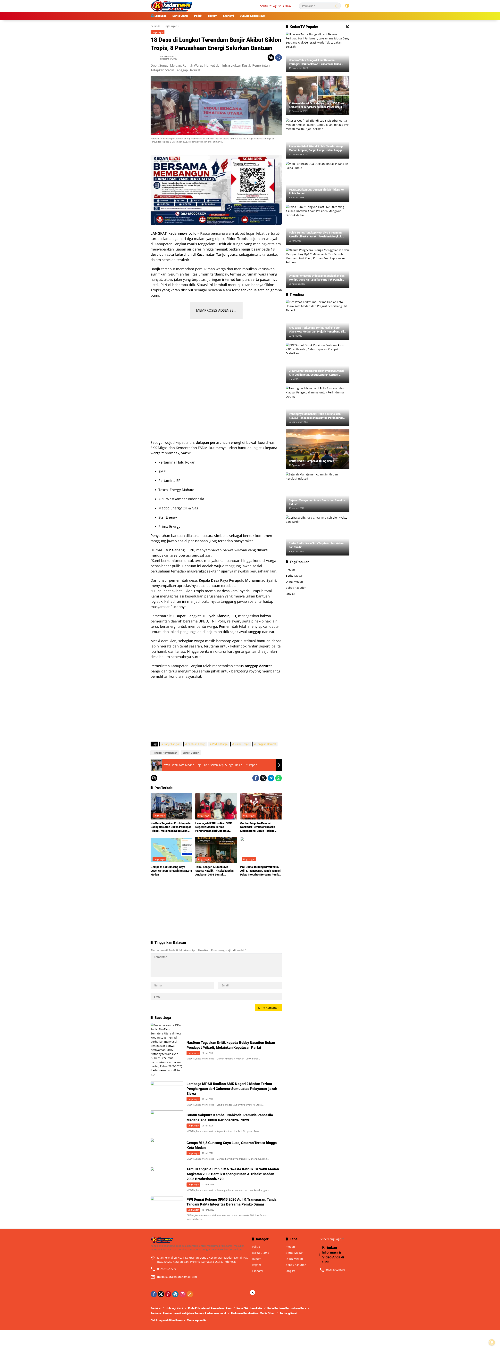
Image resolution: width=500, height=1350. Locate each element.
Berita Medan (295, 575)
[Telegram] (271, 778)
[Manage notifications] (492, 1342)
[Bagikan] (278, 57)
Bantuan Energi (196, 744)
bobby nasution (296, 587)
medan (290, 569)
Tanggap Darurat (266, 744)
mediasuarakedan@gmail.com (177, 1277)
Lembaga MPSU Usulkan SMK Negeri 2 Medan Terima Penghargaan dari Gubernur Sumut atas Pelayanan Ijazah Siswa (213, 827)
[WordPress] (175, 1294)
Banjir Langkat (172, 744)
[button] (337, 6)
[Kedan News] (172, 5)
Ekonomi (257, 1271)
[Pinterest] (168, 1294)
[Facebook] (255, 778)
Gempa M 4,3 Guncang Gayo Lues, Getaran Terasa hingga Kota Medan (171, 870)
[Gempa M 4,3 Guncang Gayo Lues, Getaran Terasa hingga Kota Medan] (171, 850)
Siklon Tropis (242, 744)
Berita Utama (260, 1253)
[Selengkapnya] (347, 26)
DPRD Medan (294, 581)
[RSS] (190, 1294)
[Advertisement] (216, 377)
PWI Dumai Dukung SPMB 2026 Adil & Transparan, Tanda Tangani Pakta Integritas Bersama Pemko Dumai (260, 871)
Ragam (256, 1265)
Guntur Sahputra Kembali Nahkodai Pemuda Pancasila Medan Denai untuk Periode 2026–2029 (257, 827)
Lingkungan (157, 32)
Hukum (256, 1259)
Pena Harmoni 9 (168, 56)
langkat (290, 594)
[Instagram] (182, 1294)
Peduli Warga (220, 744)
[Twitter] (263, 778)
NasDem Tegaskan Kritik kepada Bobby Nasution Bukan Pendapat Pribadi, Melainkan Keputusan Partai (171, 827)
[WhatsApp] (278, 778)
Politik (256, 1246)
